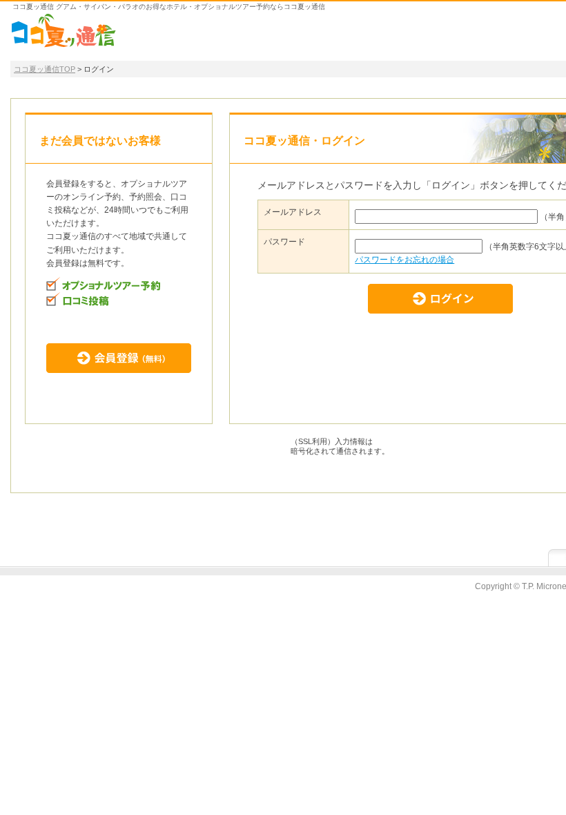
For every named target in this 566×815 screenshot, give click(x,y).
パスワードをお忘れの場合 (404, 260)
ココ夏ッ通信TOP (44, 69)
